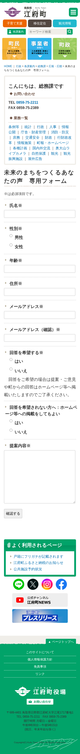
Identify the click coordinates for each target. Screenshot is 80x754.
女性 (18, 246)
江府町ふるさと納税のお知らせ (38, 563)
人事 (52, 127)
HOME (8, 66)
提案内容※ (20, 445)
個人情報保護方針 (40, 659)
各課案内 (18, 31)
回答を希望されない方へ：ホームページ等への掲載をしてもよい (41, 410)
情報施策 (24, 143)
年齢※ (16, 260)
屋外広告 (35, 159)
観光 (54, 153)
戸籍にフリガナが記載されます (38, 556)
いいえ (20, 370)
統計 (28, 127)
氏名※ (16, 205)
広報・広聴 (55, 66)
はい (18, 361)
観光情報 (65, 23)
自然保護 (39, 153)
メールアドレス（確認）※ (35, 329)
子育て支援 (14, 23)
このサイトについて (40, 652)
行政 (18, 66)
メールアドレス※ (26, 306)
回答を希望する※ (26, 352)
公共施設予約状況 (28, 569)
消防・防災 (60, 132)
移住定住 (40, 23)
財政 (48, 137)
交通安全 (32, 137)
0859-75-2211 (27, 102)
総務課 (42, 66)
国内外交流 (41, 148)
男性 (18, 237)
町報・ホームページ (53, 143)
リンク (40, 674)
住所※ (16, 283)
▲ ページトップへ (61, 641)
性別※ (16, 228)
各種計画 (20, 148)
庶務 (16, 137)
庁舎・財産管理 (33, 132)
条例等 (13, 127)
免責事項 (40, 666)
